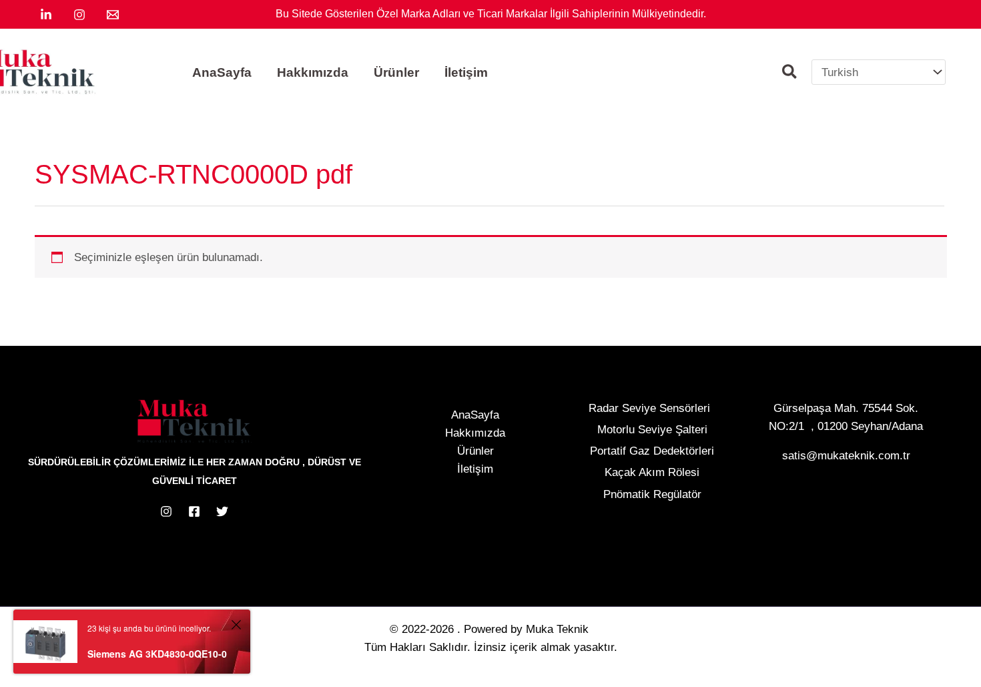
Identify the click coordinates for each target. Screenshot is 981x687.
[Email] (113, 15)
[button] (790, 74)
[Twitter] (222, 511)
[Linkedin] (46, 15)
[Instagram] (79, 15)
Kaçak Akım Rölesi (652, 472)
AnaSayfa (475, 415)
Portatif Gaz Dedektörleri (652, 451)
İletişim (475, 469)
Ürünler (475, 451)
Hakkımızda (475, 433)
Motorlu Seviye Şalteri (652, 429)
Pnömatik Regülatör (652, 494)
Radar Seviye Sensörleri (649, 408)
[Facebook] (194, 511)
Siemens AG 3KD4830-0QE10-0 (157, 653)
